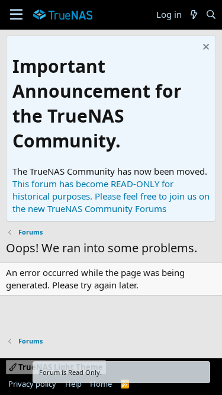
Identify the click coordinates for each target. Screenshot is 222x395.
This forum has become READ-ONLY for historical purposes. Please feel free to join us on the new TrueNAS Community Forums (111, 196)
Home (101, 383)
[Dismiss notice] (205, 48)
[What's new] (193, 14)
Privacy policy (32, 383)
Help (73, 383)
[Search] (211, 14)
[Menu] (16, 15)
